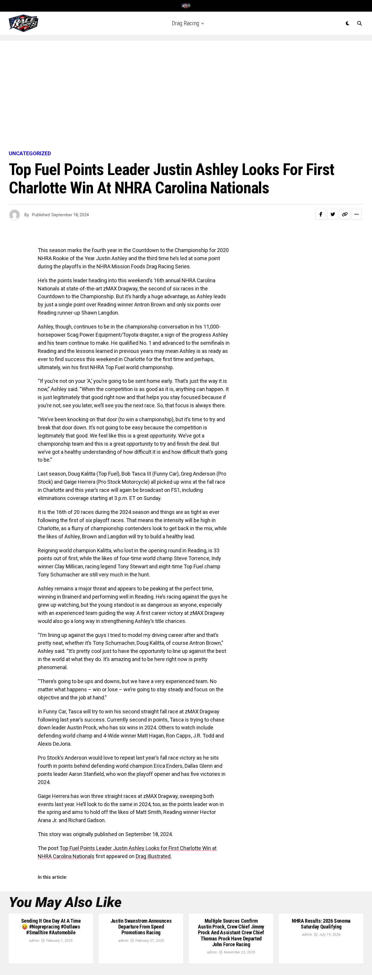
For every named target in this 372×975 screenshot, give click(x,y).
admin (34, 941)
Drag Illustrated (153, 856)
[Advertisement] (186, 96)
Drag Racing (185, 23)
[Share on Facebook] (321, 214)
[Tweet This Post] (333, 214)
